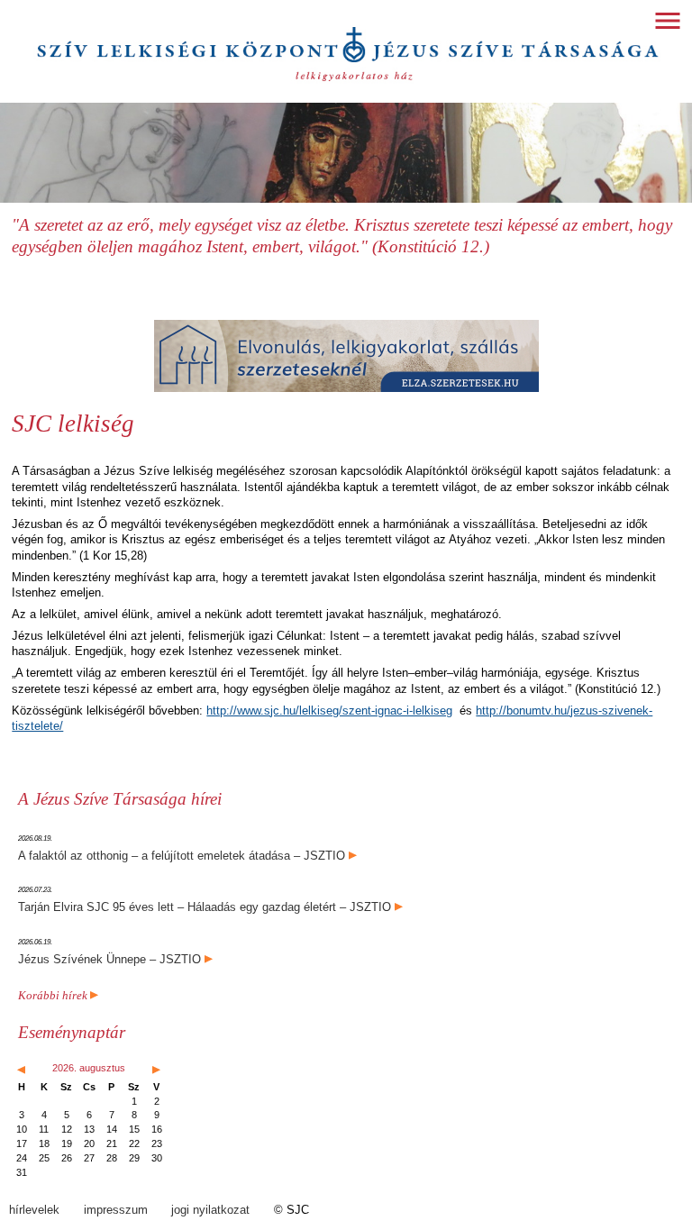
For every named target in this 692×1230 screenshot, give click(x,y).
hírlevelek (34, 1209)
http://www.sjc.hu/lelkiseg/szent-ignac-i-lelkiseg (329, 710)
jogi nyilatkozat (210, 1209)
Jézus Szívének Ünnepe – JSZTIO (109, 959)
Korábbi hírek (54, 995)
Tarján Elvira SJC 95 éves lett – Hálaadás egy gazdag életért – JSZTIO (204, 907)
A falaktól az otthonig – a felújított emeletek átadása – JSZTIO (181, 855)
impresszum (116, 1209)
